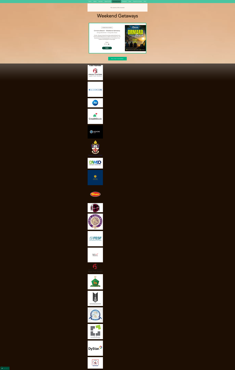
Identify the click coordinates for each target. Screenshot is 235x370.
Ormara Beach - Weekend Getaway (107, 30)
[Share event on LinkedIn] (108, 44)
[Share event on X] (106, 44)
